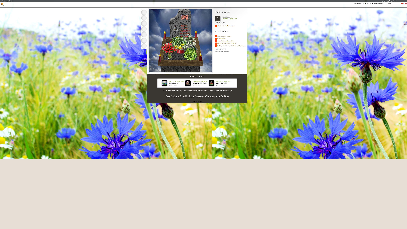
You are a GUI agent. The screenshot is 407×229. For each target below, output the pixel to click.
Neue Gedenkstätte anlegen (374, 3)
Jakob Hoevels (173, 83)
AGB (193, 101)
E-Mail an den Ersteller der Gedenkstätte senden (231, 46)
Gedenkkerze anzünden (224, 36)
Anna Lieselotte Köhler (200, 83)
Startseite (358, 3)
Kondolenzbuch (221, 38)
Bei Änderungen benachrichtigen (226, 43)
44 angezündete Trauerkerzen (226, 26)
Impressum (199, 101)
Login (384, 1)
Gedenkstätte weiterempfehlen (226, 41)
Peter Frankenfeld (221, 83)
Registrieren (392, 1)
